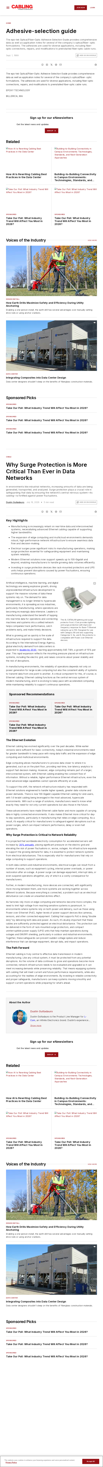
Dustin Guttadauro (15, 502)
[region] (51, 1461)
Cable (8, 457)
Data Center (12, 374)
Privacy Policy (11, 1462)
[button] (8, 8)
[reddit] (56, 64)
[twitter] (51, 64)
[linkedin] (47, 64)
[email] (60, 64)
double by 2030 (27, 650)
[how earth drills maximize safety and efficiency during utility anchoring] (51, 271)
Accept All (91, 1461)
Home (8, 23)
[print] (95, 64)
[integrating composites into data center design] (51, 345)
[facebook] (42, 64)
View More (92, 240)
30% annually (26, 844)
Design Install (12, 299)
